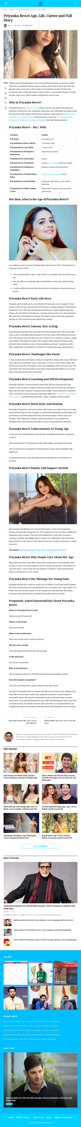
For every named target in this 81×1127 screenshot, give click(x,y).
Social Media (53, 163)
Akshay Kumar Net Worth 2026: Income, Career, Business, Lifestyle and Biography (43, 930)
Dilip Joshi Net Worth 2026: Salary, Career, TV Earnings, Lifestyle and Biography (31, 1026)
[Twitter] (6, 93)
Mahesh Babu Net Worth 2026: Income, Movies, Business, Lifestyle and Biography (32, 1021)
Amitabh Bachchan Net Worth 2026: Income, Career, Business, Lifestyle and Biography (39, 907)
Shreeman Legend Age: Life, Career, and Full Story (43, 550)
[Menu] (6, 3)
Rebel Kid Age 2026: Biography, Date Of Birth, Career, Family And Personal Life (20, 808)
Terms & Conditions (63, 1117)
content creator (32, 108)
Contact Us (38, 1117)
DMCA (49, 1117)
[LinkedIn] (6, 98)
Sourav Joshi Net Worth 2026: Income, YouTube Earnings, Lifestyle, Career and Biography (45, 940)
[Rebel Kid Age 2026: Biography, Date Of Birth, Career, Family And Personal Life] (21, 794)
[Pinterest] (6, 103)
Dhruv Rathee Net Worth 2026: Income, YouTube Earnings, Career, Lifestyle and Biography (59, 777)
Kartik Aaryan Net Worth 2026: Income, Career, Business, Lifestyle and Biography (31, 1030)
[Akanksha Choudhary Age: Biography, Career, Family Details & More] (21, 823)
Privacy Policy (23, 1117)
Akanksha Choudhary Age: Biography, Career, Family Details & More (20, 837)
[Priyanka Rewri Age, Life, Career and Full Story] (40, 54)
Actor (6, 911)
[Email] (6, 108)
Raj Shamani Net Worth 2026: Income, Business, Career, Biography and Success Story (43, 920)
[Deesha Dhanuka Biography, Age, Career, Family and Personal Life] (59, 794)
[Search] (75, 3)
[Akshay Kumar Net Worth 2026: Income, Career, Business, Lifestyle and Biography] (8, 932)
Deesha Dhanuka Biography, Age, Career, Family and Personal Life (59, 808)
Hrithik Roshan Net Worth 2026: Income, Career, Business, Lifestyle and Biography (32, 1035)
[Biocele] (40, 3)
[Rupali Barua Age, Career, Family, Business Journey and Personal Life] (59, 823)
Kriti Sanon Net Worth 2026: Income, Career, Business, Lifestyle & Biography (20, 776)
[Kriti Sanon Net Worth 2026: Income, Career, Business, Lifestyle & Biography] (21, 763)
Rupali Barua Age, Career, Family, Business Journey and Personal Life (57, 837)
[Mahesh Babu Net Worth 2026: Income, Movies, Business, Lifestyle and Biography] (40, 1080)
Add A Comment (40, 846)
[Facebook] (6, 88)
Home (5, 10)
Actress (11, 10)
